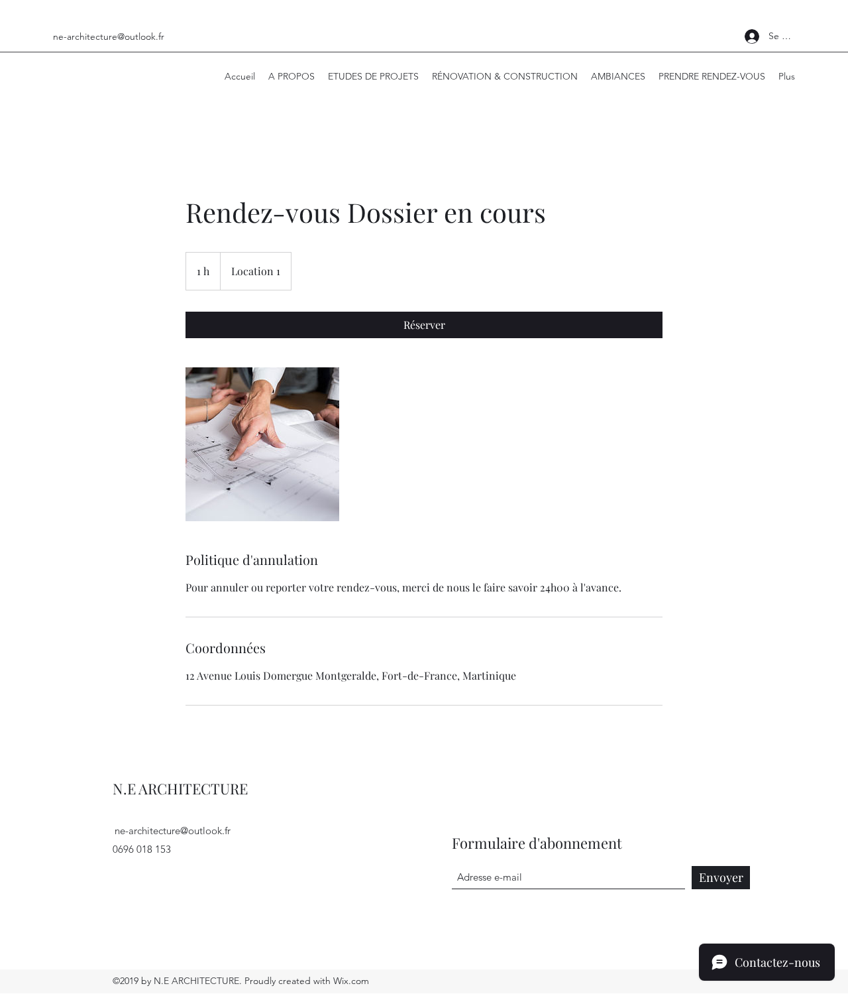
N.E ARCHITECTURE (180, 788)
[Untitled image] (262, 444)
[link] (424, 325)
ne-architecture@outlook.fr (108, 36)
